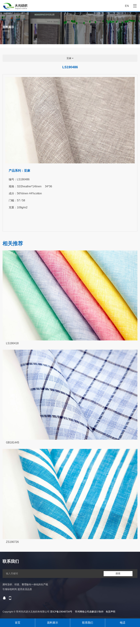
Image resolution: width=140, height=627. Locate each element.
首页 (17, 622)
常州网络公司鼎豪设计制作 (89, 611)
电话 (122, 622)
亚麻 (69, 58)
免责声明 (110, 611)
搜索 (118, 573)
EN (127, 5)
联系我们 (87, 622)
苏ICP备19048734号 (61, 611)
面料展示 (52, 622)
